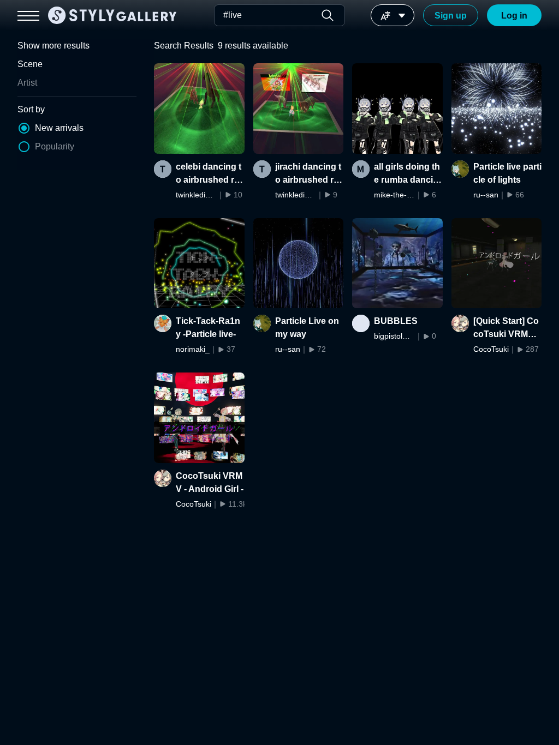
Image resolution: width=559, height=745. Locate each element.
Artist (27, 82)
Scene (30, 64)
